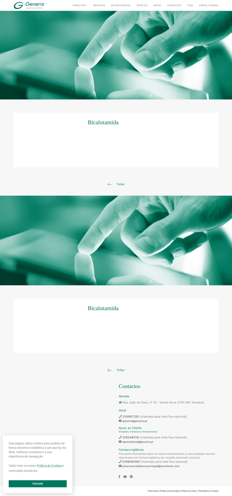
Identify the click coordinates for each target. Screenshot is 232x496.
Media (157, 5)
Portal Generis (208, 5)
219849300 (131, 461)
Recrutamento (120, 5)
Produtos (99, 5)
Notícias (142, 5)
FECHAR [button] (37, 483)
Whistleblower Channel (208, 491)
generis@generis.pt (135, 420)
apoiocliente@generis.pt (138, 441)
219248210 (131, 437)
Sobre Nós (78, 5)
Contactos (174, 5)
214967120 (131, 416)
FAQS (190, 5)
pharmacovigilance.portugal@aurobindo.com (151, 466)
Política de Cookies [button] (49, 465)
